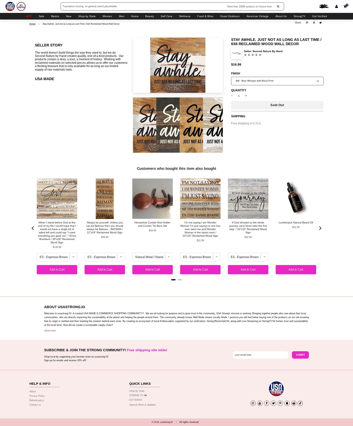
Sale (41, 16)
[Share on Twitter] (321, 23)
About (32, 391)
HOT (29, 16)
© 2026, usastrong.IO (162, 422)
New (69, 16)
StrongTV (299, 16)
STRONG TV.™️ (138, 395)
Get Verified (319, 16)
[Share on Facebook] (314, 23)
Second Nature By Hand (268, 51)
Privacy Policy (37, 396)
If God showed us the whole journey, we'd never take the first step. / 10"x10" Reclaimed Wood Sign (248, 227)
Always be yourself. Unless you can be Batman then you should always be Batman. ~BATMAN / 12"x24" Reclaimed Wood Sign (104, 227)
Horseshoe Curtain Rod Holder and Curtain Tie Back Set (152, 224)
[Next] (320, 228)
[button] (277, 81)
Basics (55, 16)
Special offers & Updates (142, 404)
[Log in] (336, 6)
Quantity (238, 90)
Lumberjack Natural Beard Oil (296, 222)
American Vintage (258, 16)
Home (32, 24)
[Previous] (33, 228)
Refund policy (36, 400)
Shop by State (137, 391)
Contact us (35, 404)
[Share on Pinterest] (308, 23)
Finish (235, 73)
